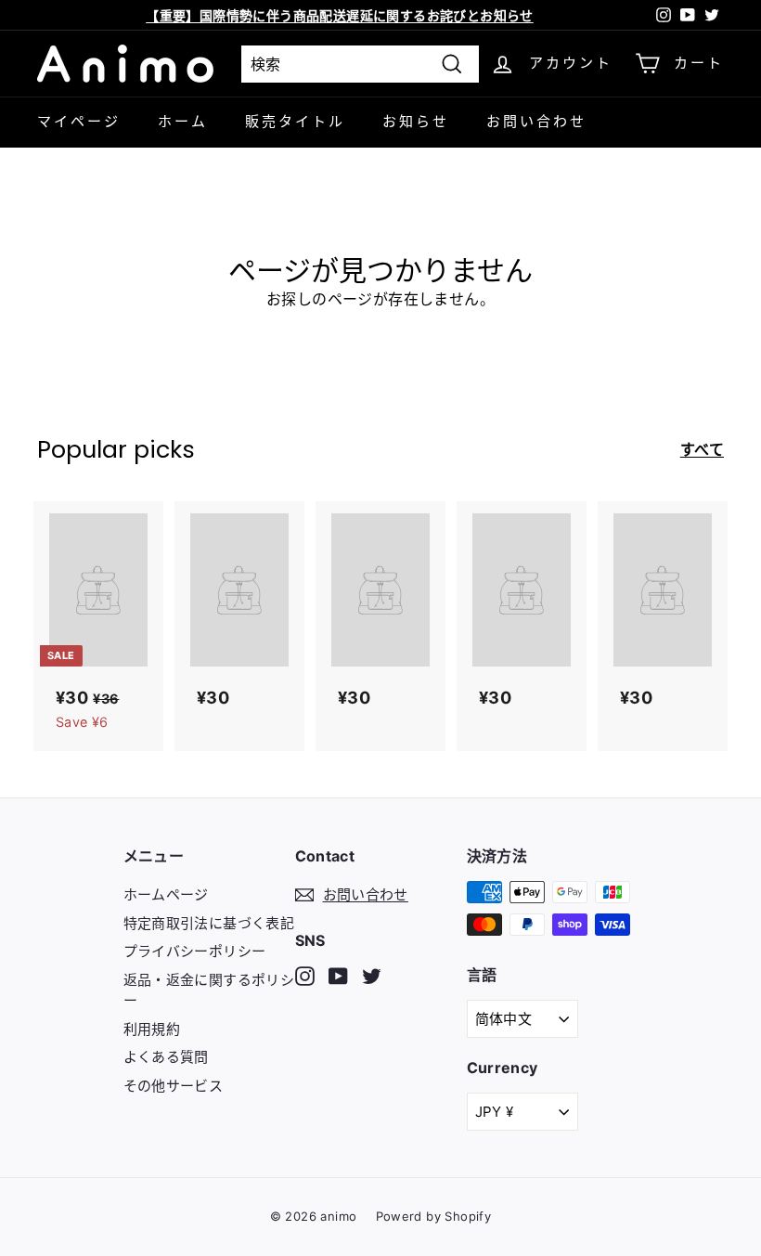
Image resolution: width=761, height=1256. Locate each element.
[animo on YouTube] (338, 976)
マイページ (79, 121)
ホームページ (166, 894)
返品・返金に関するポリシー (209, 990)
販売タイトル (295, 121)
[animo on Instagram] (305, 976)
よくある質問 (166, 1057)
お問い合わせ (536, 121)
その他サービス (173, 1085)
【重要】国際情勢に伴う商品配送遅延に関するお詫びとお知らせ (340, 15)
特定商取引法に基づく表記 (209, 923)
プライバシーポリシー (194, 951)
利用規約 (152, 1029)
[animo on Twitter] (371, 976)
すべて (702, 449)
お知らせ (415, 121)
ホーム (183, 121)
